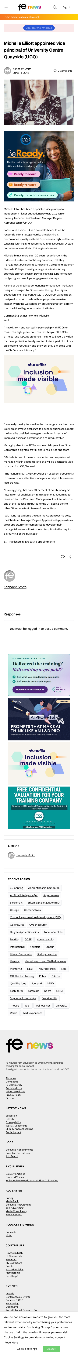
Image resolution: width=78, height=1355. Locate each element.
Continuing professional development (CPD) (35, 917)
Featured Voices (15, 1177)
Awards (10, 1293)
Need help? (12, 1276)
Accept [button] (51, 1348)
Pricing (9, 1198)
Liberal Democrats (21, 954)
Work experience (32, 1013)
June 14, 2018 (21, 72)
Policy (42, 976)
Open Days (12, 1306)
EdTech (10, 1119)
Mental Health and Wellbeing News (45, 961)
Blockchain (16, 902)
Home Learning (46, 939)
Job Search (12, 1156)
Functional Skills (53, 932)
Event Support (14, 1214)
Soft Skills (33, 991)
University (61, 1005)
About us (11, 1078)
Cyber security (38, 924)
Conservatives (32, 910)
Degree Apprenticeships (24, 932)
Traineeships (43, 1005)
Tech (27, 1005)
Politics (55, 976)
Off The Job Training (22, 976)
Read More (11, 1342)
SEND (50, 983)
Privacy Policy (13, 1094)
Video (9, 1235)
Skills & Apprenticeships (19, 1128)
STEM (59, 991)
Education (11, 1115)
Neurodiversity (47, 968)
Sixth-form (16, 991)
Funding (14, 939)
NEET (30, 968)
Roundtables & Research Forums (24, 1310)
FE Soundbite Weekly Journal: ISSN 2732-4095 (32, 1180)
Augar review (51, 895)
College (14, 910)
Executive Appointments (19, 1149)
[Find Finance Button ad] (39, 674)
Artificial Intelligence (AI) (24, 895)
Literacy (15, 961)
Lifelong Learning (47, 954)
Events (9, 1266)
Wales (13, 1013)
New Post (11, 1259)
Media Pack (12, 1201)
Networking (12, 1303)
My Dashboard (14, 1262)
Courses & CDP (14, 1300)
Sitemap (10, 1098)
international (17, 946)
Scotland (36, 983)
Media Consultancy (16, 1211)
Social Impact (13, 1132)
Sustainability (49, 998)
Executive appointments (40, 541)
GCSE (28, 939)
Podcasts (11, 1232)
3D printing (16, 888)
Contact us (12, 1081)
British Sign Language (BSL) (44, 902)
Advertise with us (15, 1091)
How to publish (14, 1252)
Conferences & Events (18, 1296)
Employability (13, 1122)
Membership (13, 1272)
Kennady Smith (22, 68)
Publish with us (14, 1088)
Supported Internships (23, 998)
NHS (63, 968)
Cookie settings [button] (27, 1349)
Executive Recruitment (18, 1153)
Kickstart (35, 946)
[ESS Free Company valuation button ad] (39, 807)
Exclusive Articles (15, 1173)
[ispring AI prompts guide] (39, 719)
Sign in (67, 7)
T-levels (14, 1005)
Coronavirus (17, 924)
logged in (33, 629)
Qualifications (18, 983)
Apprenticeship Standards (43, 888)
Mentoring (16, 968)
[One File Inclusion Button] (39, 401)
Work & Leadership (16, 1125)
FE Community (14, 1084)
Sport (47, 991)
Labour (49, 946)
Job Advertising (14, 1207)
